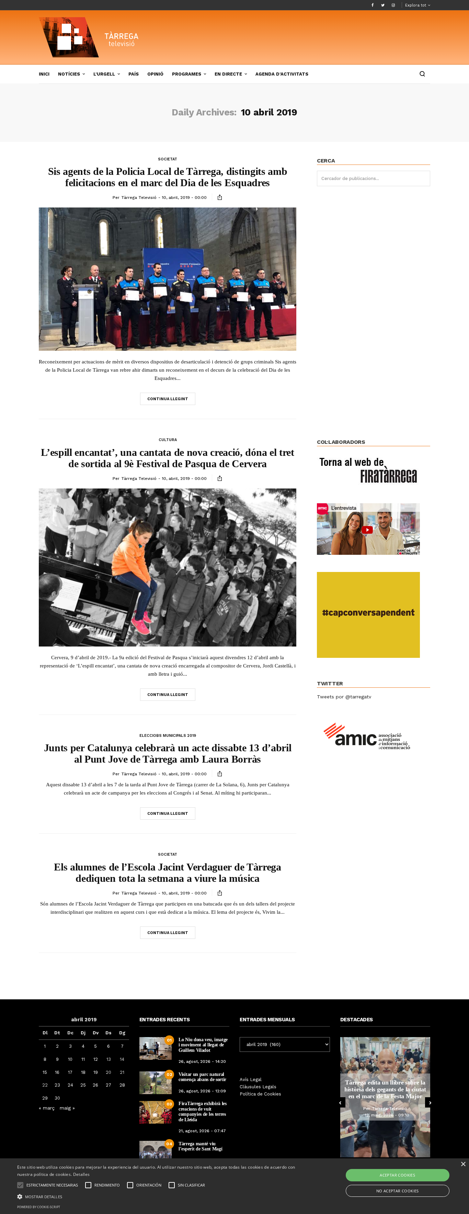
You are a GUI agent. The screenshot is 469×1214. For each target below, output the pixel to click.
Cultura (168, 440)
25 (83, 1085)
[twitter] (383, 5)
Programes (186, 74)
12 (95, 1059)
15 (45, 1072)
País (133, 74)
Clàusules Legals (258, 1086)
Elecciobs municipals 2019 (167, 735)
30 (57, 1098)
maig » (67, 1108)
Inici (44, 74)
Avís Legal (251, 1079)
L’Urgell (104, 74)
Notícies (69, 74)
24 (70, 1085)
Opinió (155, 74)
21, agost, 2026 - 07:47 (202, 1130)
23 (57, 1085)
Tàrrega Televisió (139, 197)
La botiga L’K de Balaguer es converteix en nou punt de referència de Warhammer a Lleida (385, 1089)
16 (57, 1072)
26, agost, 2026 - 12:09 (202, 1091)
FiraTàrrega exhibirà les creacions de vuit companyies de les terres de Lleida (203, 1111)
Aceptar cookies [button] (397, 1175)
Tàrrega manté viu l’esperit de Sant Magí (200, 1146)
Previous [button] (340, 1102)
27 (108, 1085)
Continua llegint (167, 399)
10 (70, 1059)
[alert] (234, 1186)
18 (83, 1072)
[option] (385, 1097)
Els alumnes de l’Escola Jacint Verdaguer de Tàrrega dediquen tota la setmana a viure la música (167, 872)
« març (47, 1108)
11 (83, 1059)
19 (95, 1072)
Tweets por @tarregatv (344, 696)
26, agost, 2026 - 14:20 (202, 1061)
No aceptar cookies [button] (397, 1190)
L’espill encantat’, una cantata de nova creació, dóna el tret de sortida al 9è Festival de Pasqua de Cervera (167, 458)
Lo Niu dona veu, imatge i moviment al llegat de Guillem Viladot (203, 1045)
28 (122, 1085)
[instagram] (393, 5)
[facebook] (372, 5)
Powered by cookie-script (38, 1207)
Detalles (81, 1174)
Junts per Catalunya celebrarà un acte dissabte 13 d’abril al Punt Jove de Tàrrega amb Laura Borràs (167, 753)
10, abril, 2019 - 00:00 (184, 197)
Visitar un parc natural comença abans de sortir (202, 1077)
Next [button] (430, 1102)
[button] (158, 1196)
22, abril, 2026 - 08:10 (387, 1118)
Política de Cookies (260, 1094)
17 (70, 1072)
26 (95, 1085)
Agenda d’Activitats (281, 74)
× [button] (463, 1164)
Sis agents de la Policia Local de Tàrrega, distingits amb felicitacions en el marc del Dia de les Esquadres (167, 177)
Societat (167, 159)
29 (45, 1098)
